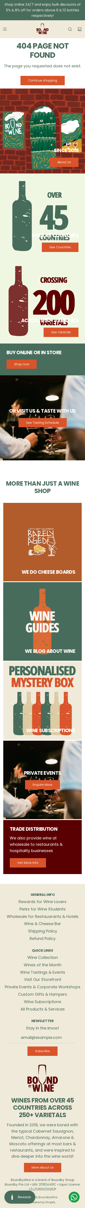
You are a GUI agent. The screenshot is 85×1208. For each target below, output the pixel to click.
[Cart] (79, 29)
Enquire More (42, 785)
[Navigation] (5, 29)
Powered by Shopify (42, 1202)
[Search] (70, 29)
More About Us (43, 1167)
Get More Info (27, 863)
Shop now (21, 364)
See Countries (60, 247)
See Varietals (61, 332)
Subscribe (42, 1051)
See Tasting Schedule (42, 422)
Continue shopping (42, 80)
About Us (64, 162)
